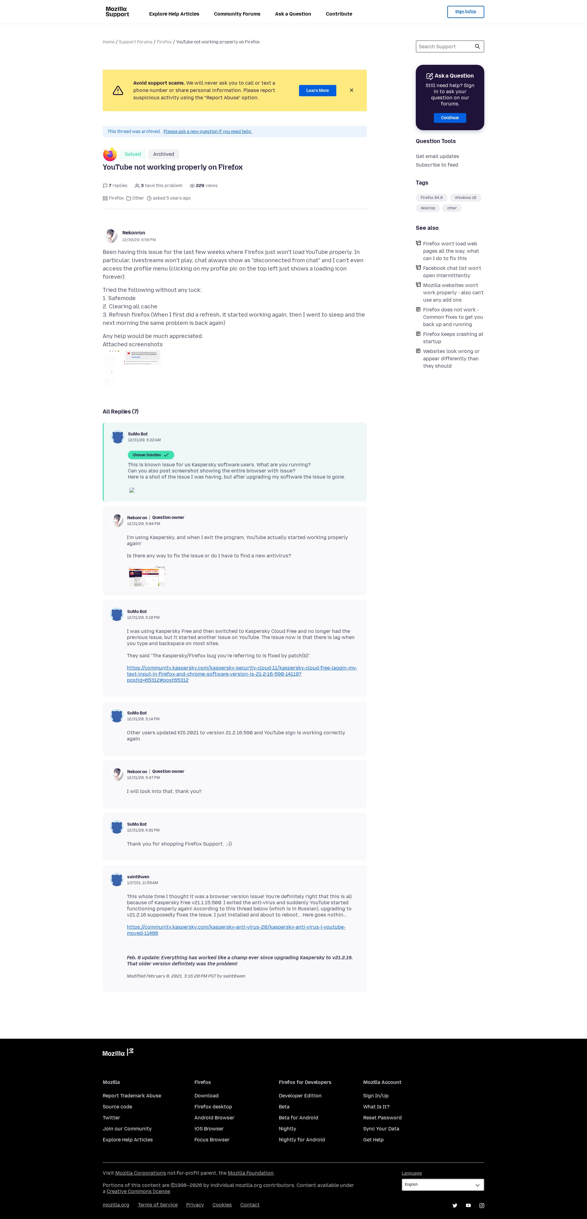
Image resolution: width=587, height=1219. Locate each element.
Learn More (317, 90)
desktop (428, 208)
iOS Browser (209, 1129)
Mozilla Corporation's (140, 1173)
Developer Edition (300, 1096)
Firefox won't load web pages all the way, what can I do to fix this (451, 251)
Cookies (222, 1205)
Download (206, 1096)
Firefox (164, 42)
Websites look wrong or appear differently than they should (451, 358)
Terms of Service (158, 1205)
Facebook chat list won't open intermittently (452, 271)
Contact (250, 1205)
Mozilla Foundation (251, 1173)
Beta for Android (298, 1118)
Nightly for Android (302, 1140)
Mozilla (118, 1053)
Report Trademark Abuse (132, 1096)
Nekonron (133, 233)
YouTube (468, 1205)
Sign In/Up (465, 11)
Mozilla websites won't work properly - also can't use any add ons (453, 292)
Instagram (481, 1205)
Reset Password (382, 1118)
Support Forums (136, 42)
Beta (284, 1107)
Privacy (195, 1205)
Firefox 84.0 (432, 198)
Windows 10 (465, 198)
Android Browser (214, 1118)
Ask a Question (293, 14)
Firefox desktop (213, 1107)
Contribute (339, 14)
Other (138, 198)
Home (109, 42)
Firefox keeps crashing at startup (453, 337)
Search (477, 46)
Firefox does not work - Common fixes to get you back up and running (453, 317)
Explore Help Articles (174, 14)
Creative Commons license (138, 1191)
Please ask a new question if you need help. (208, 131)
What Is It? (376, 1107)
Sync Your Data (381, 1129)
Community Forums (237, 14)
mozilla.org (116, 1205)
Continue (450, 117)
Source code (117, 1107)
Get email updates (437, 156)
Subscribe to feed (437, 165)
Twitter (111, 1118)
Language (412, 1173)
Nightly (287, 1129)
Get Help (373, 1140)
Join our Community (127, 1129)
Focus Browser (212, 1140)
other (452, 208)
